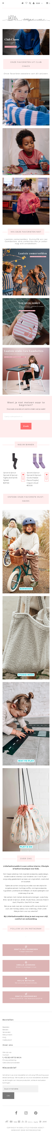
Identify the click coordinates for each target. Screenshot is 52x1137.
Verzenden (7, 1032)
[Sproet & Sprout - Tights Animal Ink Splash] (14, 461)
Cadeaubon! (7, 1040)
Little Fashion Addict (33, 1128)
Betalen (5, 1030)
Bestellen (6, 1027)
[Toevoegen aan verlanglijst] (23, 479)
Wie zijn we (7, 1052)
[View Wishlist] (26, 3)
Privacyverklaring (9, 1060)
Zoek (26, 426)
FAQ (4, 1037)
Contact (6, 1055)
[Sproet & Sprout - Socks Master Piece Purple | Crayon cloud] (38, 461)
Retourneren (7, 1035)
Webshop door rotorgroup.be (26, 1130)
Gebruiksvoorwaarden (11, 1063)
